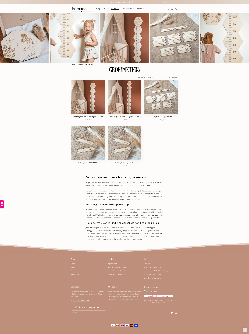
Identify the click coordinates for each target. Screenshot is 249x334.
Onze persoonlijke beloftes (117, 267)
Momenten (75, 274)
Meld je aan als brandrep (80, 301)
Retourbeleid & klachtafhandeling (156, 271)
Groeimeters (89, 65)
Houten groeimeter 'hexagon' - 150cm (88, 117)
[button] (99, 8)
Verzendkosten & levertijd (117, 271)
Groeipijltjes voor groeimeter (161, 117)
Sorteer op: (142, 77)
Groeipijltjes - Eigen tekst (124, 163)
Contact (147, 264)
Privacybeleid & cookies (152, 274)
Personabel (127, 329)
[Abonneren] (104, 312)
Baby (73, 264)
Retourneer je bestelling (116, 274)
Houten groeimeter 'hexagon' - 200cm (124, 117)
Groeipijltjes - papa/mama (88, 163)
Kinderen (74, 267)
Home (73, 65)
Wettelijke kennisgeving (152, 278)
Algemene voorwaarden (152, 267)
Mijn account (112, 264)
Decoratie (80, 65)
